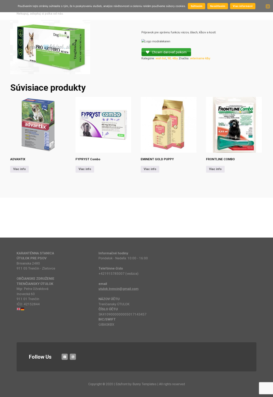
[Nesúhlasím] (268, 6)
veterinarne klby (200, 58)
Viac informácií (243, 6)
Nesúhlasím (217, 6)
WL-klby (172, 58)
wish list (160, 58)
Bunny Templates (144, 384)
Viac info (19, 169)
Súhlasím (196, 6)
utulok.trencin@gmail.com (118, 289)
